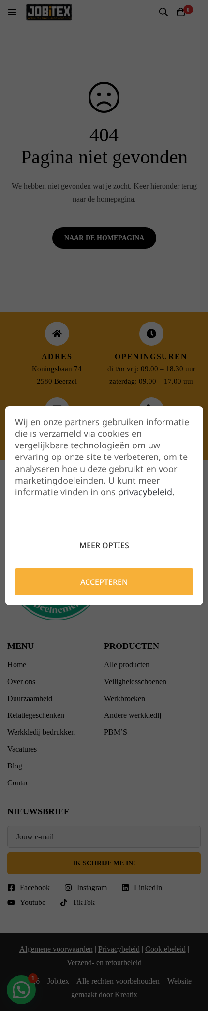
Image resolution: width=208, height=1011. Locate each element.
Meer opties (104, 545)
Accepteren (104, 582)
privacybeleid (145, 492)
